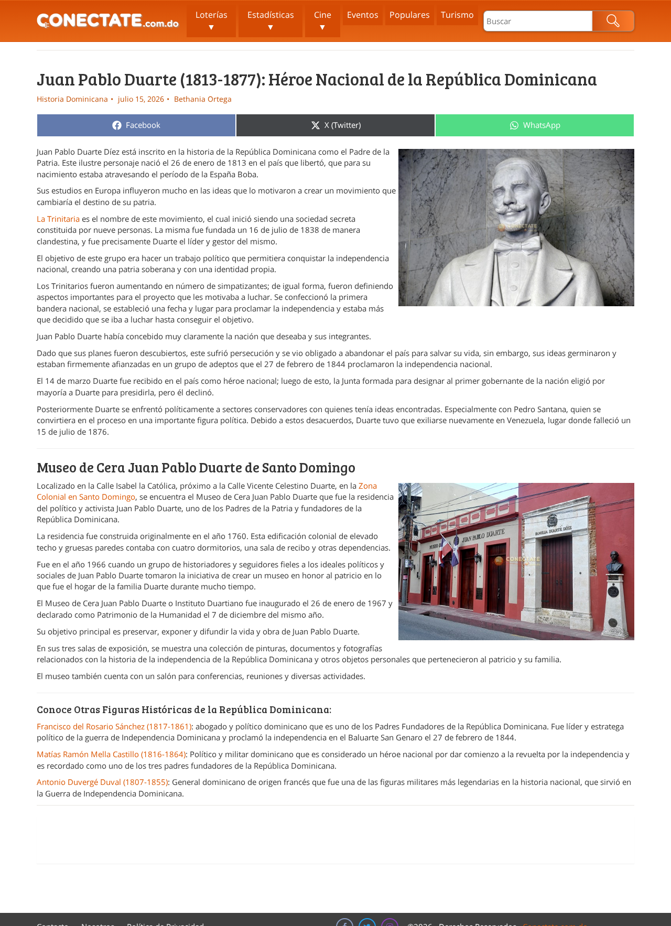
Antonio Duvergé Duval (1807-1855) (102, 782)
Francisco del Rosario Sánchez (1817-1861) (114, 726)
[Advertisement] (335, 840)
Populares (409, 14)
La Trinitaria (58, 218)
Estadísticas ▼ (270, 21)
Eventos (362, 14)
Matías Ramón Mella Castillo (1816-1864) (111, 754)
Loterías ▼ (212, 21)
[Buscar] (613, 20)
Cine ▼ (322, 21)
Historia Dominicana (72, 99)
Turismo (457, 14)
